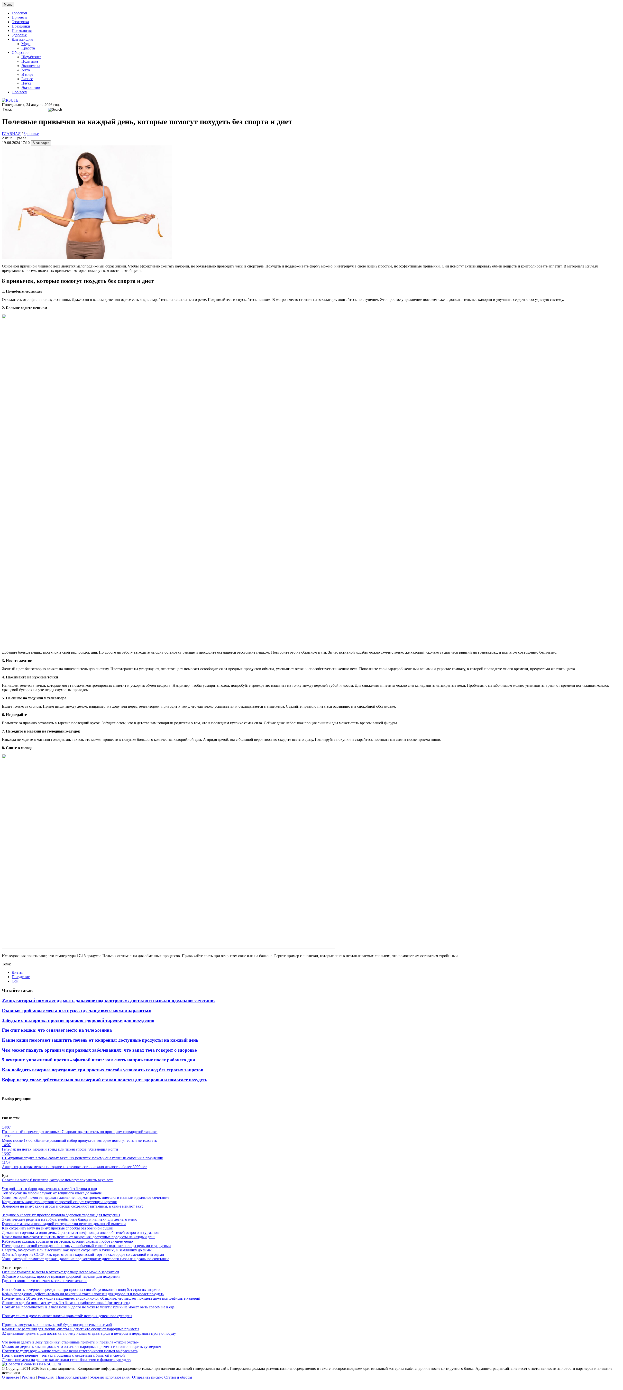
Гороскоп (19, 13)
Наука (26, 83)
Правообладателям (71, 1377)
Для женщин (22, 39)
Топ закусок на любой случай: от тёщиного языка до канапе (52, 1193)
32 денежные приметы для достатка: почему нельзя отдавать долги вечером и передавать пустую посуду (89, 1333)
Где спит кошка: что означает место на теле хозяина (57, 1030)
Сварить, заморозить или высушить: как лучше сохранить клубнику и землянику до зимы (77, 1250)
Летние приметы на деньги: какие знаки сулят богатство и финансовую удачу (66, 1360)
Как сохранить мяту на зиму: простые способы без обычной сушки (57, 1228)
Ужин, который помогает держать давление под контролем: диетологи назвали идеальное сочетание (108, 1000)
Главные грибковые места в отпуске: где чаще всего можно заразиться (76, 1010)
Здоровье (19, 35)
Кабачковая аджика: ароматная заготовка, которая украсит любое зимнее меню (67, 1241)
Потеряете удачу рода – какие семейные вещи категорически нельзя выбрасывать (69, 1351)
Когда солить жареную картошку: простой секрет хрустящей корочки (59, 1202)
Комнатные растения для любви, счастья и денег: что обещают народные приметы (70, 1329)
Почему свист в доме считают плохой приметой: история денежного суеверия (67, 1316)
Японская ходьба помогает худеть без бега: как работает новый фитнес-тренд (66, 1303)
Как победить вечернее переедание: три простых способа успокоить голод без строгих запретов (102, 1069)
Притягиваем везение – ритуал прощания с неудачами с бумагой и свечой (63, 1355)
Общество (20, 52)
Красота (28, 48)
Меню (8, 4)
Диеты (17, 972)
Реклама (28, 1377)
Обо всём (19, 92)
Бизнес (27, 79)
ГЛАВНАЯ (11, 134)
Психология (22, 31)
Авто (25, 70)
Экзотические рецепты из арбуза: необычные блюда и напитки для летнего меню (69, 1219)
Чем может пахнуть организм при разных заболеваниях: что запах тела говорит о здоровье (99, 1050)
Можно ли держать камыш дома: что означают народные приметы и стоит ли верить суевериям (81, 1346)
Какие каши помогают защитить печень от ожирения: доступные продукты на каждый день (100, 1040)
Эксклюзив (30, 88)
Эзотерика (20, 22)
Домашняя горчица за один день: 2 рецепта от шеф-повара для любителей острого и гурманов (80, 1232)
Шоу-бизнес (31, 57)
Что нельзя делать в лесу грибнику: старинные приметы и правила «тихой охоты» (70, 1342)
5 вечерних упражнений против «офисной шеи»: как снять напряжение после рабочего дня (98, 1059)
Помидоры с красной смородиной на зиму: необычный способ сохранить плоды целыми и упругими (86, 1246)
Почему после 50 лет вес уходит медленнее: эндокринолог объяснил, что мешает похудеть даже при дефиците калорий (101, 1298)
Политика (29, 61)
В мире (27, 74)
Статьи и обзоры (178, 1377)
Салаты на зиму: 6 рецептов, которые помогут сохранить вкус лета (57, 1180)
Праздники (21, 26)
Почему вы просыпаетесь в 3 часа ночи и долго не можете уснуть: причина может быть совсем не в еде (88, 1307)
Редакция (46, 1377)
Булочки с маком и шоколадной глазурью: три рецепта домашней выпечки (64, 1224)
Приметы (19, 17)
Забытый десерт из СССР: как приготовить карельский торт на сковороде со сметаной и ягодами (83, 1254)
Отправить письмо (147, 1377)
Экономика (30, 66)
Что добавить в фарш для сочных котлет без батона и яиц (49, 1189)
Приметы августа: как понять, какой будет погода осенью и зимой (57, 1325)
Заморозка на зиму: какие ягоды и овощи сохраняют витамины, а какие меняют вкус (72, 1206)
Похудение (21, 977)
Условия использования (109, 1377)
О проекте (10, 1377)
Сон (15, 981)
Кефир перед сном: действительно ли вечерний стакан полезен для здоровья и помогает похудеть (104, 1079)
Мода (25, 44)
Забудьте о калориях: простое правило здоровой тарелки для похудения (78, 1020)
